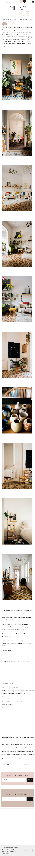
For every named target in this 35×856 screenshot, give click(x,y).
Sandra (4, 688)
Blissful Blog (20, 613)
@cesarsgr (22, 610)
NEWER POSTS (6, 764)
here (22, 629)
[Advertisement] (17, 825)
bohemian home (16, 641)
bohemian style (15, 661)
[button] (4, 23)
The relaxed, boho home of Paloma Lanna (17, 19)
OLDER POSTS (29, 764)
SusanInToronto (7, 701)
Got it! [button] (26, 850)
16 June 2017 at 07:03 (13, 688)
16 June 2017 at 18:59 (19, 701)
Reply (3, 696)
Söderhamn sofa (15, 624)
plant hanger (23, 627)
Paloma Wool (12, 32)
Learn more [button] (6, 853)
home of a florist (11, 643)
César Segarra (14, 610)
